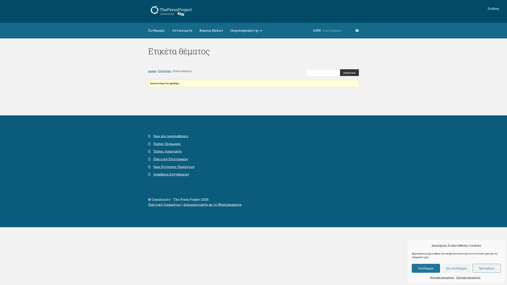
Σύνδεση (493, 8)
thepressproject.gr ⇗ (246, 30)
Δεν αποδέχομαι (456, 268)
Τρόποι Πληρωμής (167, 144)
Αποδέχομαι (426, 268)
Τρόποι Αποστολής (167, 151)
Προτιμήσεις (487, 268)
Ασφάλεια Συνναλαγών (171, 174)
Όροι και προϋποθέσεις (171, 136)
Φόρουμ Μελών (211, 30)
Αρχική (152, 71)
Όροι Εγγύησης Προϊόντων (174, 167)
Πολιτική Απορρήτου (442, 277)
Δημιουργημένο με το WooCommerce (212, 204)
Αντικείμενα (182, 30)
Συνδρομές (156, 30)
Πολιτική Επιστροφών (170, 159)
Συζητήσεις (164, 71)
